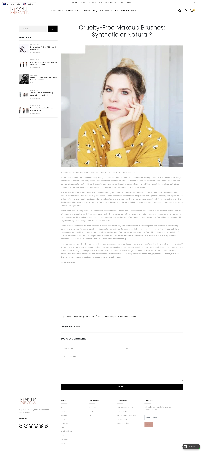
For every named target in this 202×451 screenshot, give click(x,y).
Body (77, 10)
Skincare (125, 10)
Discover (87, 10)
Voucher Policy (123, 423)
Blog (95, 10)
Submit (149, 424)
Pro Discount (122, 419)
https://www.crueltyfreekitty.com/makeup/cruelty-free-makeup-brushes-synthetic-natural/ (99, 316)
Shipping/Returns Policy (126, 415)
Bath (133, 10)
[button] (19, 4)
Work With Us (106, 10)
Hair (116, 10)
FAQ (90, 415)
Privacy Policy (122, 411)
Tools (53, 10)
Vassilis (77, 326)
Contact (92, 411)
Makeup (69, 10)
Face (60, 10)
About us (92, 407)
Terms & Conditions (125, 407)
